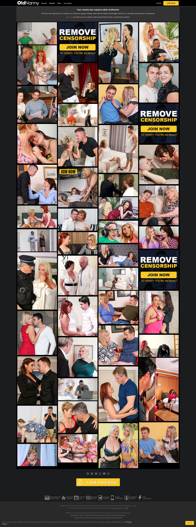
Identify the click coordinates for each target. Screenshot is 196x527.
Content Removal (90, 517)
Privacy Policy (78, 517)
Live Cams (68, 3)
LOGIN (158, 3)
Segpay (114, 508)
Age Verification (117, 517)
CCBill (126, 508)
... (100, 474)
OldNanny (63, 506)
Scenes (44, 3)
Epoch (120, 508)
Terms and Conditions (103, 517)
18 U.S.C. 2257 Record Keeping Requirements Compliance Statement (102, 515)
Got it (189, 523)
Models (52, 3)
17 (104, 474)
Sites (59, 3)
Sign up (69, 17)
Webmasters (75, 515)
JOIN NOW (171, 3)
